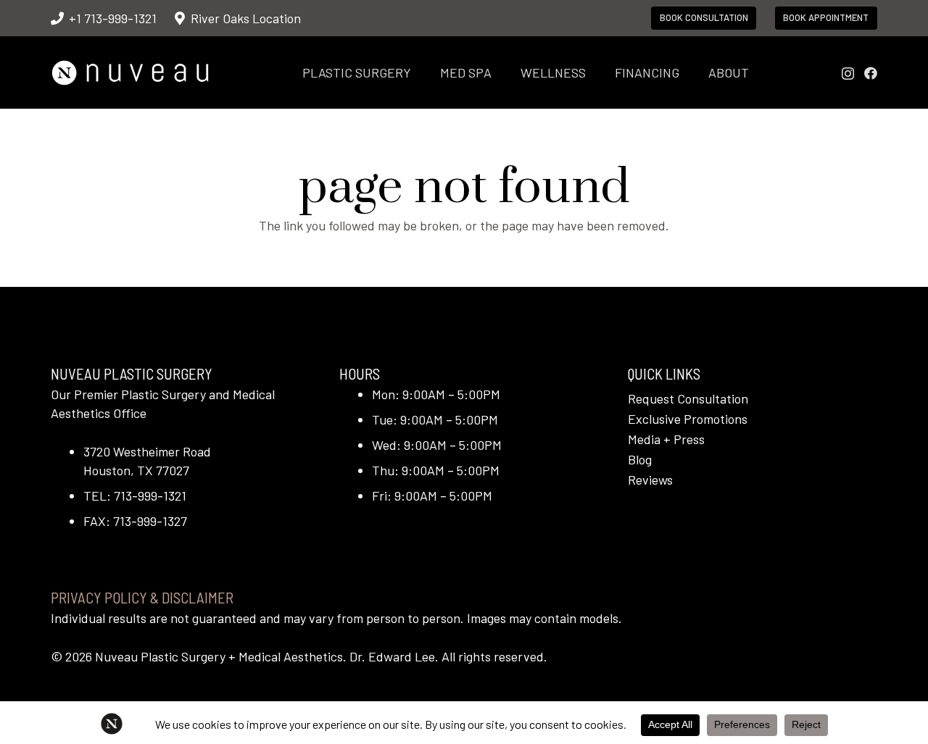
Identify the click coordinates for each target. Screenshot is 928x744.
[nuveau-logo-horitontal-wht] (130, 72)
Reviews (650, 480)
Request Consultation (688, 398)
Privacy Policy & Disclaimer (142, 597)
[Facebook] (870, 73)
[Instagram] (848, 74)
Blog (640, 459)
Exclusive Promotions (687, 419)
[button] (423, 72)
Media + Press (666, 439)
